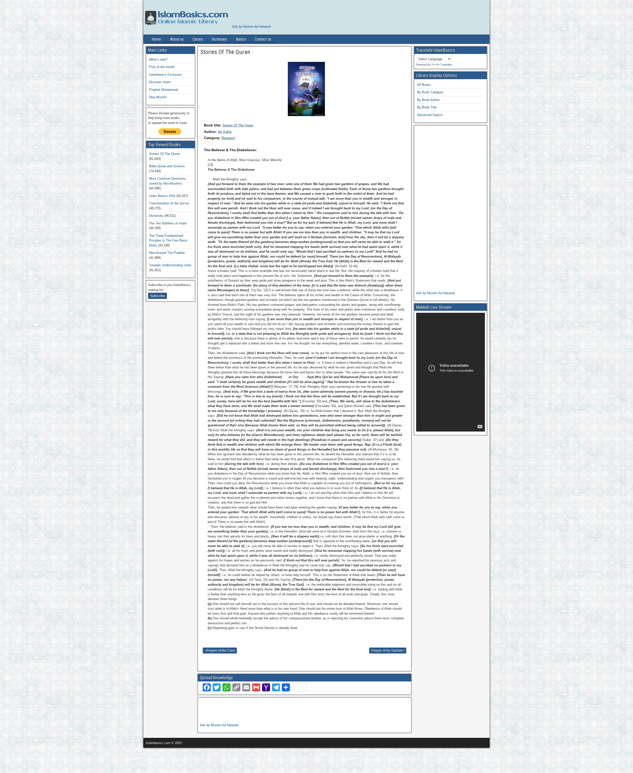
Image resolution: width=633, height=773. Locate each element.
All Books (424, 85)
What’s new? (158, 59)
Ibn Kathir (225, 132)
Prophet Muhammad (163, 90)
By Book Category (430, 92)
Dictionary (219, 39)
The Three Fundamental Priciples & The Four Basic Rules (168, 240)
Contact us (263, 39)
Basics (241, 39)
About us (177, 39)
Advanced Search (430, 115)
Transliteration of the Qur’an (169, 203)
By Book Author (428, 100)
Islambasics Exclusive (165, 74)
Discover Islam (160, 82)
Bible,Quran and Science (167, 166)
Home (156, 39)
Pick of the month (162, 67)
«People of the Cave (220, 650)
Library (197, 39)
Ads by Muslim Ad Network (251, 26)
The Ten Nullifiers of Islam (168, 223)
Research (228, 138)
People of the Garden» (387, 650)
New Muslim (158, 97)
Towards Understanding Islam (170, 265)
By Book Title (427, 107)
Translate (446, 64)
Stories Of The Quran (238, 125)
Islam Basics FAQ (162, 196)
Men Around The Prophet (167, 253)
